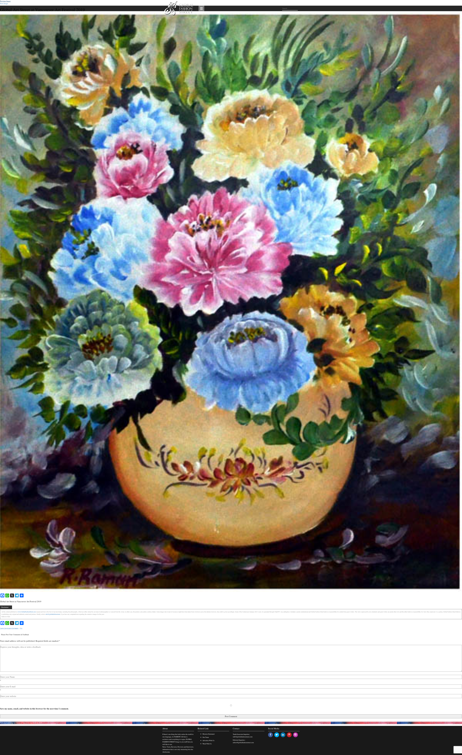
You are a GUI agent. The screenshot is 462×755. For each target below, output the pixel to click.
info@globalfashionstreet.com (242, 737)
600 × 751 (18, 628)
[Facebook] (270, 734)
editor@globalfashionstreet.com (243, 742)
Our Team (205, 737)
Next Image (4, 3)
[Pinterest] (289, 734)
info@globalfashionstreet (53, 614)
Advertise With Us (208, 740)
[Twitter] (277, 734)
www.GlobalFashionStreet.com (27, 612)
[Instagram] (295, 734)
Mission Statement (208, 734)
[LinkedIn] (283, 734)
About (165, 728)
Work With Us (207, 744)
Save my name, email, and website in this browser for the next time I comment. (34, 708)
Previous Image (5, 1)
